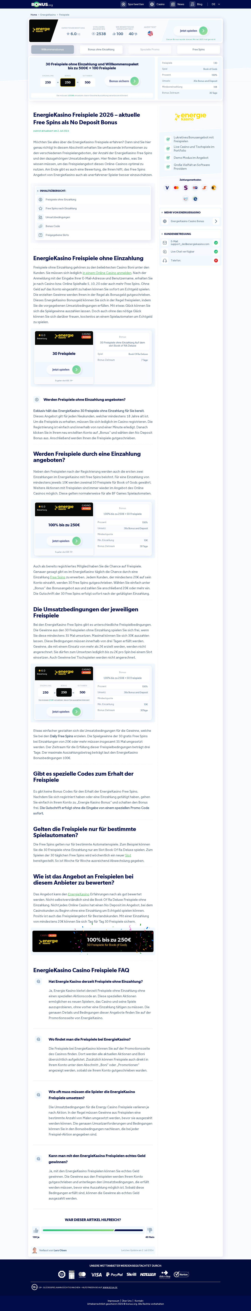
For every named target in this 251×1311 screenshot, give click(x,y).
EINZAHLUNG (48, 76)
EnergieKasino (78, 894)
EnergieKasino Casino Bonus (187, 221)
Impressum (113, 1300)
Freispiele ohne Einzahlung (61, 199)
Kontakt (139, 1300)
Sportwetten (136, 4)
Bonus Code (53, 226)
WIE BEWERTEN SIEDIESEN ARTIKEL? (125, 28)
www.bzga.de (109, 1287)
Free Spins (57, 577)
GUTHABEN (87, 76)
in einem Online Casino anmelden (107, 273)
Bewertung (42, 338)
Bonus (68, 76)
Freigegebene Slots (57, 235)
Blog (199, 4)
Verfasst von (53, 1250)
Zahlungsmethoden (190, 179)
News (180, 4)
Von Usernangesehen (99, 28)
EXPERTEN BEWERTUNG (73, 28)
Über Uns (127, 1300)
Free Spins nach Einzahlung (61, 208)
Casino (161, 4)
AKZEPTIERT (150, 27)
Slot (128, 855)
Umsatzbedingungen (58, 217)
